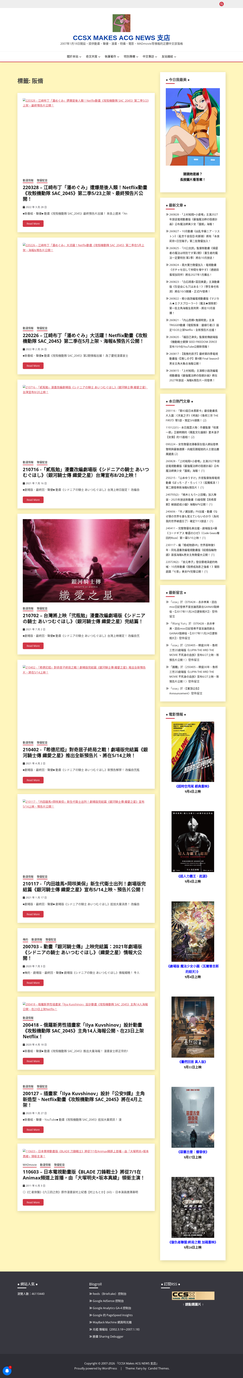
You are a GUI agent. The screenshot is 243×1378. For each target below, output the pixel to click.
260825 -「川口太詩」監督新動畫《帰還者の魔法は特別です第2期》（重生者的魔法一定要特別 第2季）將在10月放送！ (193, 252)
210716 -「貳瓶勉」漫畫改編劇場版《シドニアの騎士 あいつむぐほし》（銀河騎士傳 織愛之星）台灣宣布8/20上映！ (86, 472)
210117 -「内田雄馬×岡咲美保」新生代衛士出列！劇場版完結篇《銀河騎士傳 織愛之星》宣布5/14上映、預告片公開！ (84, 886)
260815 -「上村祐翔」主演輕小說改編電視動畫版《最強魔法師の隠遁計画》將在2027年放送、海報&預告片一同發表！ (193, 375)
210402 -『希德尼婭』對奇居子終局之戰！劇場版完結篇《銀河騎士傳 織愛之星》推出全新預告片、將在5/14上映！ (85, 752)
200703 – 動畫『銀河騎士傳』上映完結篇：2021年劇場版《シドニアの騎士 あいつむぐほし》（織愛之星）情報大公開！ (82, 962)
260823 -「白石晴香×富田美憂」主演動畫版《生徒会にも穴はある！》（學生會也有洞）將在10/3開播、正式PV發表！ (194, 286)
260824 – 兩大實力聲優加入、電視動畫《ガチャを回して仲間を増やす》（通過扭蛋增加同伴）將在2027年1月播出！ (194, 269)
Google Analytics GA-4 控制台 (112, 1308)
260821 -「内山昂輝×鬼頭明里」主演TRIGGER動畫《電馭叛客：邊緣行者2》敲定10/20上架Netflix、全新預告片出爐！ (194, 324)
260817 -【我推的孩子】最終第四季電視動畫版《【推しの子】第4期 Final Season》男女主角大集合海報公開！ (194, 358)
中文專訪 (148, 56)
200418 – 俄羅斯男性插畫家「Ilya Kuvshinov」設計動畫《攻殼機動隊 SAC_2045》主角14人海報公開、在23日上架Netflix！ (83, 1040)
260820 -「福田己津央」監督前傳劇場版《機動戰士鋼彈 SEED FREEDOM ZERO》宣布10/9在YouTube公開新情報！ (193, 341)
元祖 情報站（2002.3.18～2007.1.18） (117, 1329)
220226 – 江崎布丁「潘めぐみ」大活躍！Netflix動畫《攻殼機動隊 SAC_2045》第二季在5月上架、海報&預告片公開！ (85, 338)
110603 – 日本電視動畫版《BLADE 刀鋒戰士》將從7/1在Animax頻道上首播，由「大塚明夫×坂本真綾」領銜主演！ (84, 1184)
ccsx (174, 602)
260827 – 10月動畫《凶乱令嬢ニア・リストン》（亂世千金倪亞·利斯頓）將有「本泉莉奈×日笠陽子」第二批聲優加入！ (194, 236)
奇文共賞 (91, 56)
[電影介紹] (192, 781)
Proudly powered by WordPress (96, 1368)
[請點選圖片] (193, 1299)
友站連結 (167, 56)
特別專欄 (129, 56)
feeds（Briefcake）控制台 (109, 1294)
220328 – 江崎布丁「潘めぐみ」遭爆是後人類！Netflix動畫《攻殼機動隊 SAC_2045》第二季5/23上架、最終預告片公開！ (85, 193)
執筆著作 (110, 56)
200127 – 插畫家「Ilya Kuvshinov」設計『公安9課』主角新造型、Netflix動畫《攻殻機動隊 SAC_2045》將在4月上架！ (84, 1109)
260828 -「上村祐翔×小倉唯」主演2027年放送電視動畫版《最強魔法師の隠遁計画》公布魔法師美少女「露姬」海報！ (193, 219)
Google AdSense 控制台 (108, 1301)
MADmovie (30, 1174)
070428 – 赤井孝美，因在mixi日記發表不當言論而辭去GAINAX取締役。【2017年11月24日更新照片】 (194, 606)
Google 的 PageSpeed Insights (113, 1315)
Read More (33, 223)
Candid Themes (158, 1368)
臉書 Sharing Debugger (108, 1336)
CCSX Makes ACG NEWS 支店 (121, 37)
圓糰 (175, 667)
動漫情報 (28, 180)
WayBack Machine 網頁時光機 (112, 1322)
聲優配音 (42, 180)
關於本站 (72, 56)
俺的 (25, 949)
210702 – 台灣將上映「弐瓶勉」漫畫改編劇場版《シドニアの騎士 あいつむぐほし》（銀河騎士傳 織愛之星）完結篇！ (84, 618)
